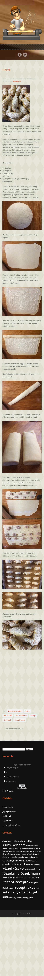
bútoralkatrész (8, 851)
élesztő (18, 898)
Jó (6, 772)
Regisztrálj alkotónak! (11, 825)
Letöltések (6, 816)
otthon (35, 877)
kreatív (27, 860)
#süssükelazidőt (14, 711)
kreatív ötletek (17, 864)
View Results (22, 788)
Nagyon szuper (12, 768)
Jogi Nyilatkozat (9, 811)
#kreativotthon (8, 841)
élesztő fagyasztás (27, 898)
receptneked (20, 720)
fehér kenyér (16, 854)
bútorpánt (25, 851)
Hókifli (6, 70)
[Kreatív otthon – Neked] (22, 38)
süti (5, 897)
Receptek (17, 81)
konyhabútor (15, 860)
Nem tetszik (10, 781)
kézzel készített (14, 868)
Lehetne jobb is (12, 777)
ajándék (11, 849)
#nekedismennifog (23, 841)
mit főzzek (8, 715)
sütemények (28, 892)
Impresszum (7, 807)
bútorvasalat (35, 851)
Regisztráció (7, 820)
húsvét (30, 854)
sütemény (10, 892)
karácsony (17, 857)
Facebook (19, 54)
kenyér (4, 861)
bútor (38, 848)
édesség (12, 897)
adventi (29, 845)
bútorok (19, 851)
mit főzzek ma (21, 715)
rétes (37, 888)
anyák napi (17, 849)
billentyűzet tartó (28, 848)
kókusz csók (30, 869)
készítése (37, 864)
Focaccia (23, 854)
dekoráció (7, 854)
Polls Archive (7, 791)
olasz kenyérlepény (25, 878)
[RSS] (25, 54)
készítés (29, 864)
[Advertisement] (22, 680)
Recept (33, 715)
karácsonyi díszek (30, 857)
